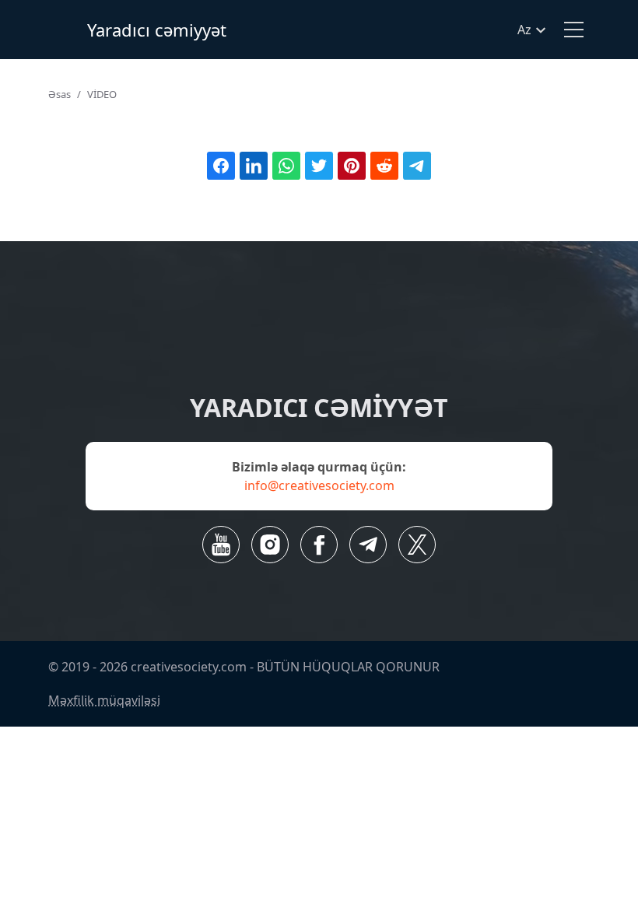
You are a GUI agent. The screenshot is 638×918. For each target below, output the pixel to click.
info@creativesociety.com (319, 485)
